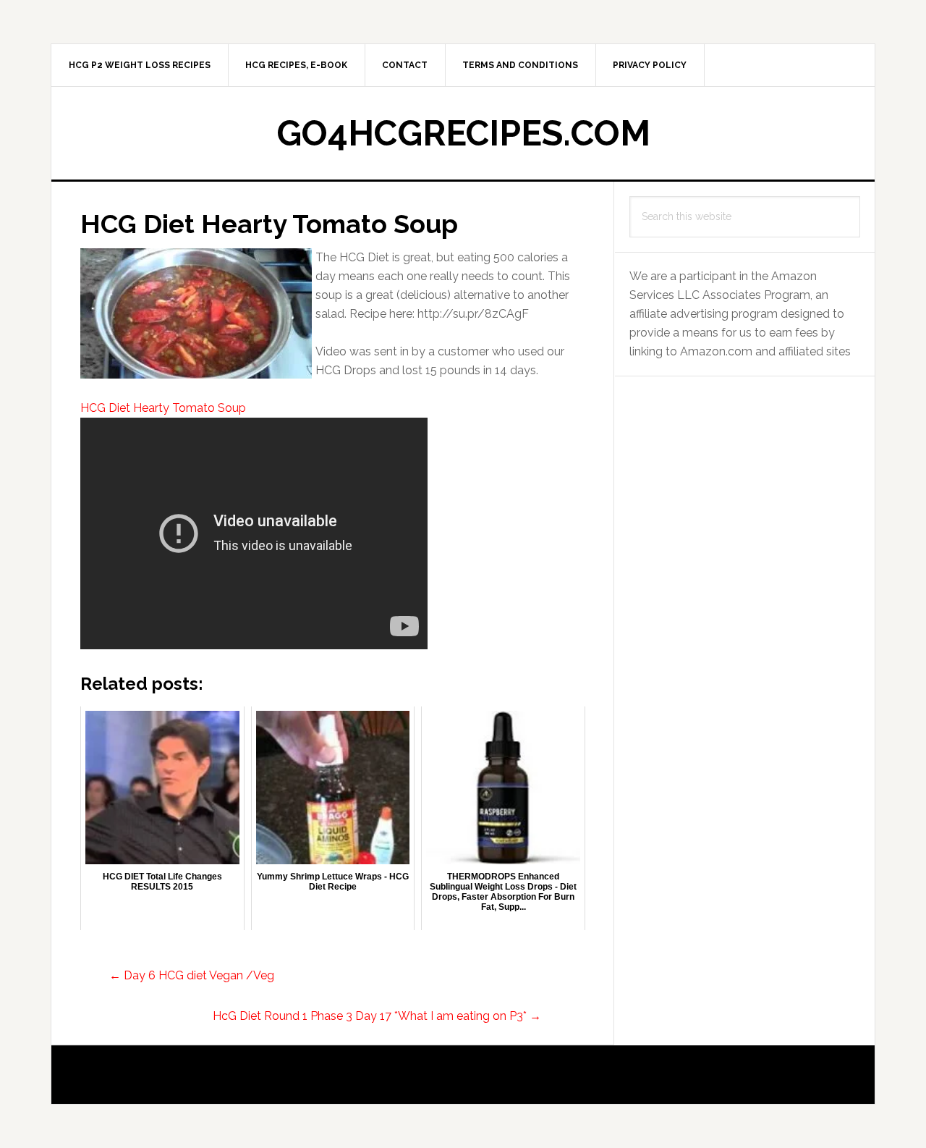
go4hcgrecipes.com (463, 133)
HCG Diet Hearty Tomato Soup (163, 408)
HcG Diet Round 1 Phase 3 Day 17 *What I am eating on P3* (377, 1016)
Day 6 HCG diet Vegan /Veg (191, 975)
